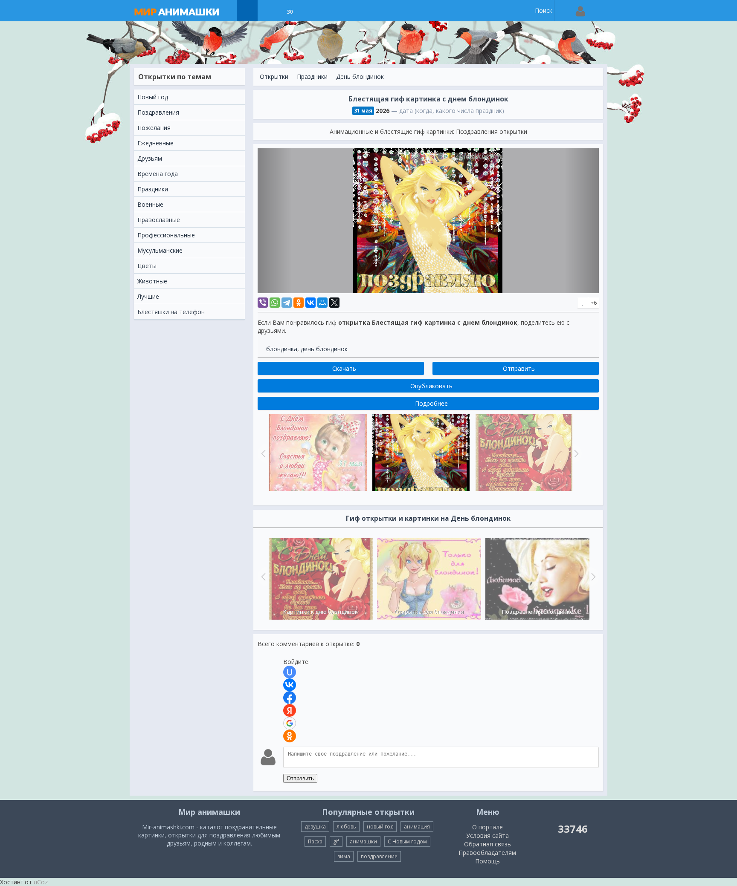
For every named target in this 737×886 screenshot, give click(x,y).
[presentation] (262, 576)
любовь (346, 826)
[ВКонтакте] (310, 302)
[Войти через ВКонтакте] (289, 684)
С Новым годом (407, 841)
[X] (334, 302)
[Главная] (185, 10)
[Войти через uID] (289, 672)
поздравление (379, 856)
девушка (315, 826)
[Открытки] (247, 10)
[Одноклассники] (298, 302)
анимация (417, 826)
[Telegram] (286, 302)
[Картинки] (268, 10)
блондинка (281, 349)
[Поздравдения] (311, 10)
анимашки (363, 841)
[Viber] (263, 302)
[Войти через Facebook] (289, 697)
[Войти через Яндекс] (289, 710)
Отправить (300, 778)
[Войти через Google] (289, 723)
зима (343, 856)
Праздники (312, 76)
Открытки (274, 76)
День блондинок (360, 76)
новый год (380, 826)
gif (336, 841)
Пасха (315, 841)
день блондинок (324, 349)
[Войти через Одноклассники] (289, 736)
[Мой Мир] (322, 302)
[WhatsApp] (275, 302)
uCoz (41, 882)
